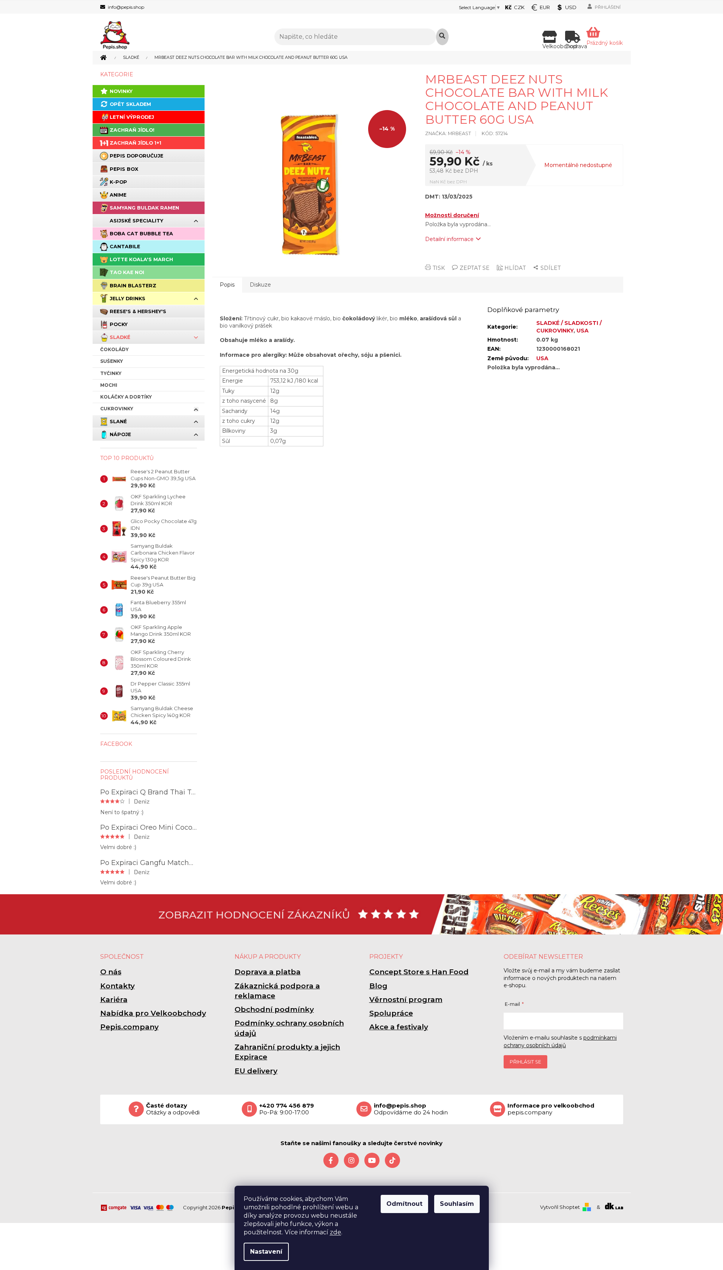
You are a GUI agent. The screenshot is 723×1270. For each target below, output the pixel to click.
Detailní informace (449, 239)
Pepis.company (129, 1027)
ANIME (118, 195)
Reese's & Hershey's (138, 311)
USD (571, 7)
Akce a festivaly (398, 1027)
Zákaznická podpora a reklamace (277, 991)
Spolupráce (391, 1013)
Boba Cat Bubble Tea (141, 233)
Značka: (448, 133)
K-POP (118, 182)
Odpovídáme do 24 (411, 1109)
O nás (110, 971)
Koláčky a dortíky (126, 397)
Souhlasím (457, 1203)
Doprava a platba (268, 971)
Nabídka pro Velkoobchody (153, 1013)
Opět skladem (130, 104)
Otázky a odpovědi (173, 1109)
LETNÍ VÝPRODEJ (132, 117)
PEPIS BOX (124, 169)
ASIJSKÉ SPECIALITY (136, 221)
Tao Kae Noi (127, 272)
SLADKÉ (120, 337)
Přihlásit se (525, 1062)
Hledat (442, 36)
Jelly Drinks (127, 298)
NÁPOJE (120, 434)
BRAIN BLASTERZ (133, 285)
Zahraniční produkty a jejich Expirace (287, 1052)
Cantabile (125, 246)
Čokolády (114, 349)
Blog (378, 986)
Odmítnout (404, 1203)
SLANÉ (118, 421)
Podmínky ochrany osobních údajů (289, 1028)
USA (583, 330)
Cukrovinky (116, 408)
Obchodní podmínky (274, 1009)
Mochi (108, 385)
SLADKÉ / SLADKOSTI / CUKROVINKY (569, 327)
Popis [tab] (227, 284)
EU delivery (256, 1071)
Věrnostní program (406, 999)
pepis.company (550, 1109)
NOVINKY (121, 91)
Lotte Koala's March (141, 259)
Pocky (119, 324)
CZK (519, 7)
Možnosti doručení (452, 215)
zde (335, 1232)
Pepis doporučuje (136, 156)
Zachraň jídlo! (132, 130)
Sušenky (111, 361)
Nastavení (266, 1251)
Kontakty (117, 986)
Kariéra (114, 999)
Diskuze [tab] (260, 284)
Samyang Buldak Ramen (144, 208)
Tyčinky (110, 373)
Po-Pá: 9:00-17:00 (286, 1109)
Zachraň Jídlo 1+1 (135, 143)
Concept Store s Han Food (419, 971)
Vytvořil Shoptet (560, 1207)
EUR (545, 7)
